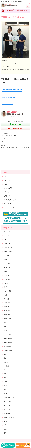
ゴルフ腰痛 (7, 303)
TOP (5, 176)
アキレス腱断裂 (8, 251)
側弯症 (5, 330)
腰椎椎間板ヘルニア (9, 417)
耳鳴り (5, 433)
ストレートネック (9, 397)
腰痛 (5, 373)
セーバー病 (7, 267)
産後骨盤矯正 (7, 314)
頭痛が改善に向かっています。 (9, 97)
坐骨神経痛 (7, 413)
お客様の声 (7, 196)
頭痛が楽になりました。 (7, 104)
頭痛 (5, 425)
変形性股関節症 (8, 342)
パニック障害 (7, 334)
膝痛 (5, 377)
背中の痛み (7, 326)
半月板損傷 (7, 279)
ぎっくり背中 (7, 401)
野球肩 (5, 259)
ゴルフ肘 (6, 306)
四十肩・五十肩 (8, 381)
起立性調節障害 (8, 346)
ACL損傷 (6, 275)
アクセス (6, 192)
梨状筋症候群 (7, 318)
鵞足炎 (5, 271)
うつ (5, 354)
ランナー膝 (7, 263)
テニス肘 (6, 299)
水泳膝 (5, 295)
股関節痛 (6, 366)
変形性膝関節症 (8, 338)
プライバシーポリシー (10, 207)
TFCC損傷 (6, 255)
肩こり (5, 370)
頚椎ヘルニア (7, 362)
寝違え (5, 421)
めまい (5, 429)
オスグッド (7, 239)
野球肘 (5, 287)
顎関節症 (6, 389)
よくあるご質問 (8, 188)
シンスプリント (8, 236)
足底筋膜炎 (7, 409)
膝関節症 (6, 322)
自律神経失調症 (8, 350)
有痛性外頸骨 (7, 243)
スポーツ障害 (7, 291)
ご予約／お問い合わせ (10, 200)
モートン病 (7, 232)
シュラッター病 (8, 247)
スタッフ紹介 (7, 180)
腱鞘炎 (5, 385)
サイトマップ (7, 204)
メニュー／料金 (8, 184)
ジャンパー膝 (7, 283)
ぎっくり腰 (7, 405)
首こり (5, 358)
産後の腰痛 (7, 310)
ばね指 (5, 393)
